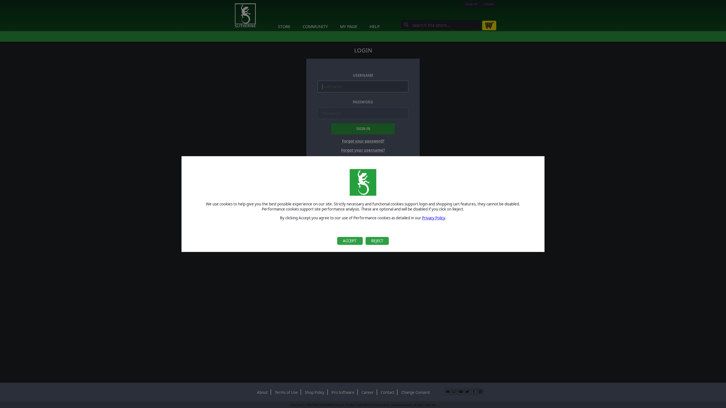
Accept (350, 240)
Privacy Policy (433, 217)
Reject (377, 240)
